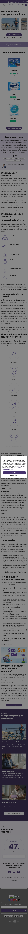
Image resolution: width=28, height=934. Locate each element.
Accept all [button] (14, 472)
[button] (14, 469)
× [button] (25, 457)
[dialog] (14, 467)
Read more (18, 467)
